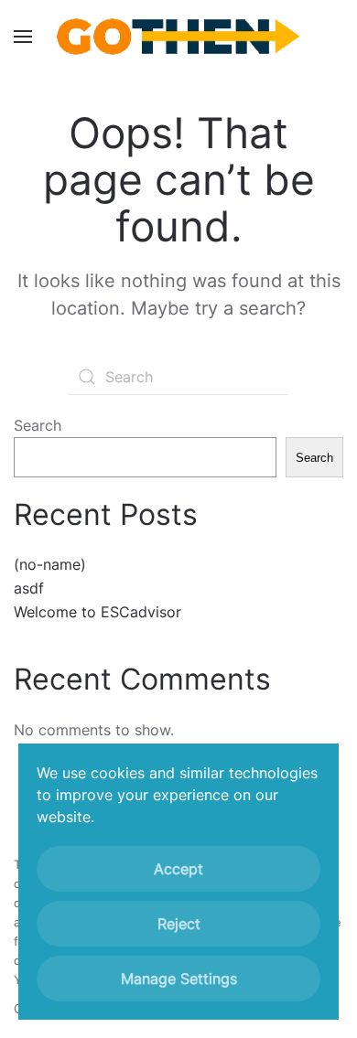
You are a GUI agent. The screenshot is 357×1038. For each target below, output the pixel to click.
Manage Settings (179, 978)
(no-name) (50, 564)
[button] (23, 36)
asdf (29, 588)
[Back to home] (178, 36)
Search (37, 425)
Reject (178, 924)
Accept (178, 869)
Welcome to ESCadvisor (97, 612)
